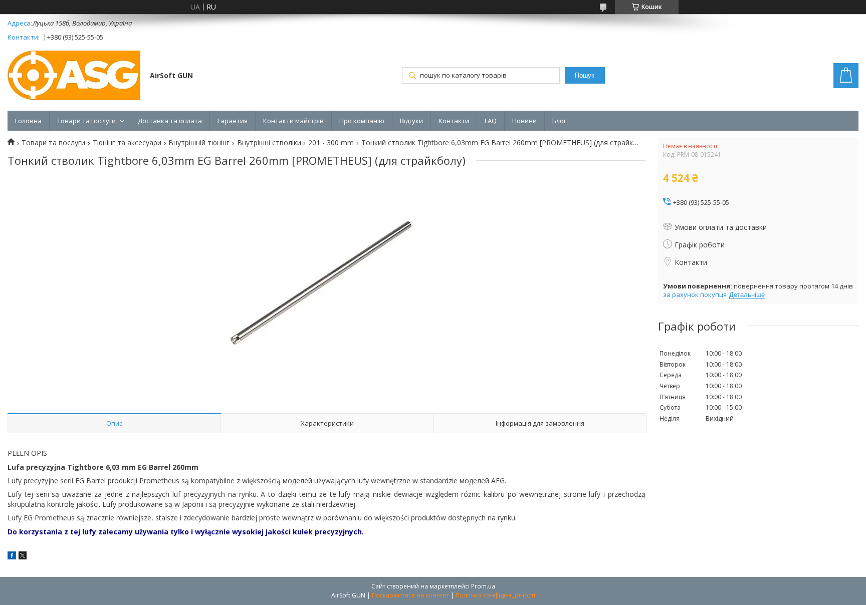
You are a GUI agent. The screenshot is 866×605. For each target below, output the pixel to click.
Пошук (584, 75)
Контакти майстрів (293, 120)
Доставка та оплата (170, 120)
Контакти (454, 120)
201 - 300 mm (331, 142)
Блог (559, 120)
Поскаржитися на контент (410, 595)
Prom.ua (483, 586)
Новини (524, 120)
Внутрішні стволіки (269, 142)
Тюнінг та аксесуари (127, 142)
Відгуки (411, 120)
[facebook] (12, 556)
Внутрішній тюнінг (199, 142)
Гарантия (233, 120)
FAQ (491, 120)
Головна (28, 120)
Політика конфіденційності (495, 595)
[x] (23, 556)
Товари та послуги (86, 120)
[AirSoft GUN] (74, 76)
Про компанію (361, 120)
